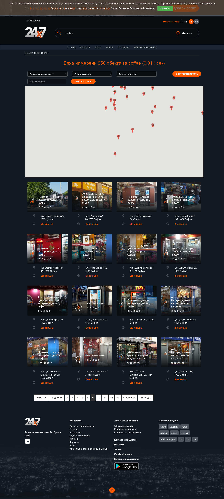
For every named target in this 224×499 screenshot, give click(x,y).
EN (196, 21)
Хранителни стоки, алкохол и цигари (89, 448)
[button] (114, 105)
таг (180, 439)
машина (174, 426)
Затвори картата (187, 73)
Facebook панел (123, 454)
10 (99, 397)
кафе (163, 426)
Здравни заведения (80, 435)
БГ (191, 21)
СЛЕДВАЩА (129, 397)
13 (118, 397)
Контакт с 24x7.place (125, 439)
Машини (74, 438)
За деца (74, 429)
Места (98, 47)
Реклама (119, 444)
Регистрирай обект (171, 21)
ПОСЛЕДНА (146, 397)
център (184, 432)
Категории (85, 47)
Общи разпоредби (123, 425)
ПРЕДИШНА (56, 397)
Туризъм (74, 442)
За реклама (123, 47)
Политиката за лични (125, 429)
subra (174, 432)
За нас (117, 449)
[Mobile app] (126, 466)
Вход (184, 21)
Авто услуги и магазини (82, 425)
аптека (163, 432)
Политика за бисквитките (142, 8)
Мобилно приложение (126, 459)
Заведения (75, 432)
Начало (71, 47)
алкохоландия (167, 439)
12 (111, 397)
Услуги (109, 47)
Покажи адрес (83, 81)
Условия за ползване (145, 47)
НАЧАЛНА (41, 397)
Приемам (165, 8)
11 (105, 397)
